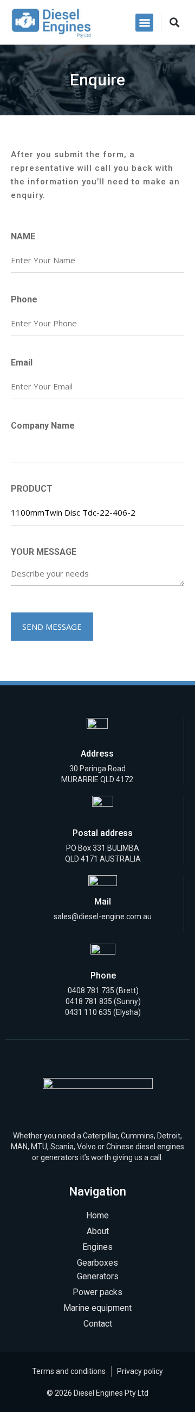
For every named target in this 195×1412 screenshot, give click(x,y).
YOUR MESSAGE (43, 552)
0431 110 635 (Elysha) (103, 1012)
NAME (23, 236)
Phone (24, 299)
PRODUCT (32, 489)
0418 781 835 (90, 1001)
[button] (144, 23)
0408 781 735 (91, 990)
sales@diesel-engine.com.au (103, 916)
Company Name (43, 425)
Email (21, 362)
